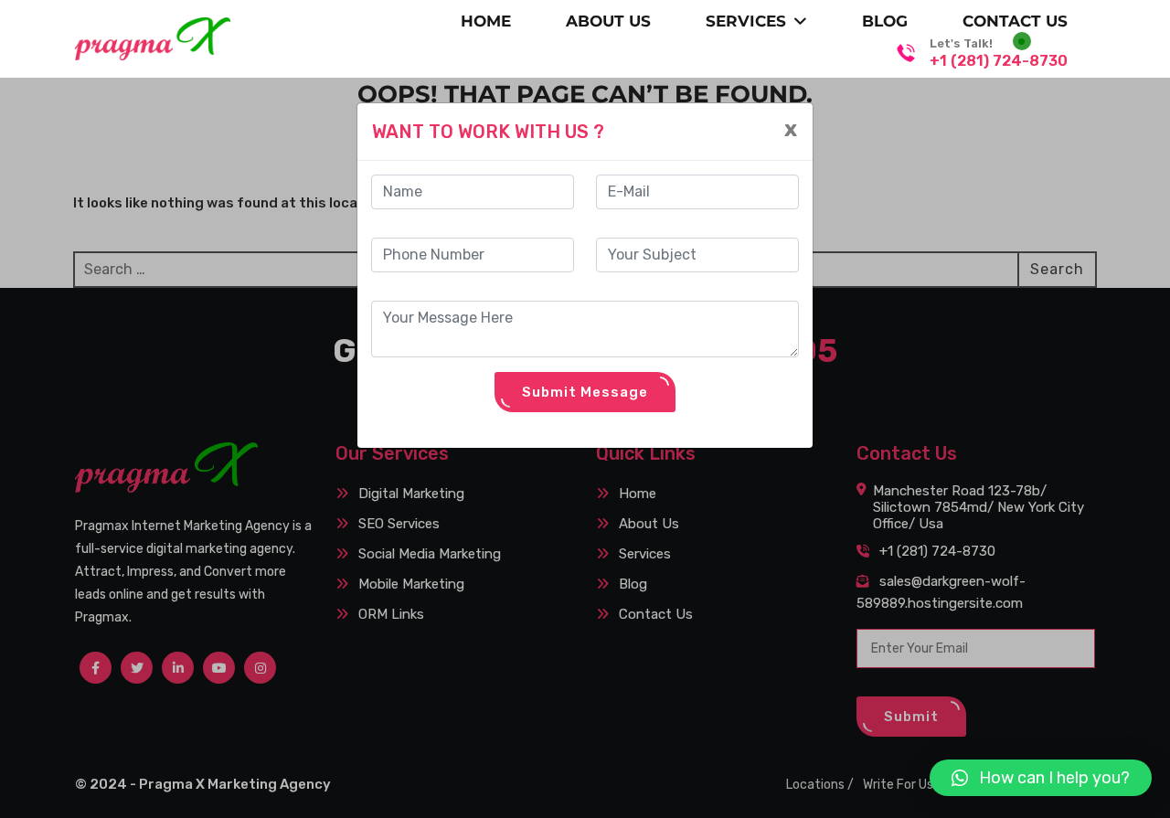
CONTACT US (1015, 21)
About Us (608, 21)
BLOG (885, 21)
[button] (1041, 778)
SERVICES (746, 21)
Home (486, 21)
